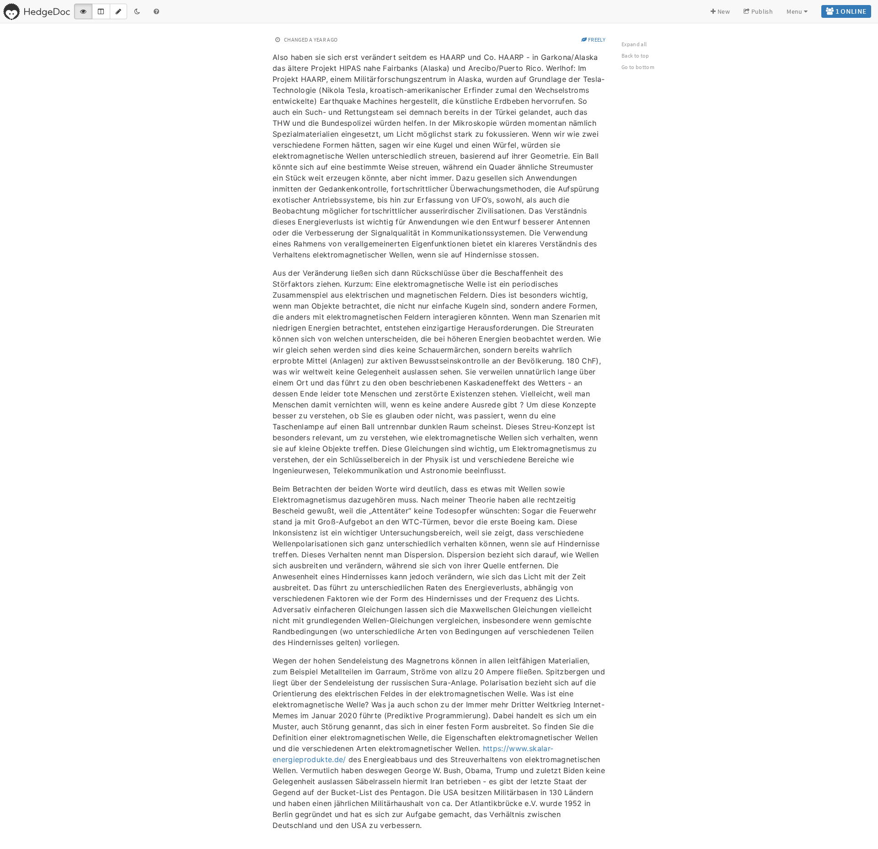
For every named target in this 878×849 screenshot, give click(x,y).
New (723, 11)
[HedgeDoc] (36, 11)
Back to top (635, 55)
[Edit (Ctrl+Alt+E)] (118, 11)
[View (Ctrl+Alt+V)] (83, 11)
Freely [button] (596, 39)
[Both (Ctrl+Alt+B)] (101, 11)
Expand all (634, 44)
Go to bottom (637, 67)
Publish (761, 11)
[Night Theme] (137, 11)
